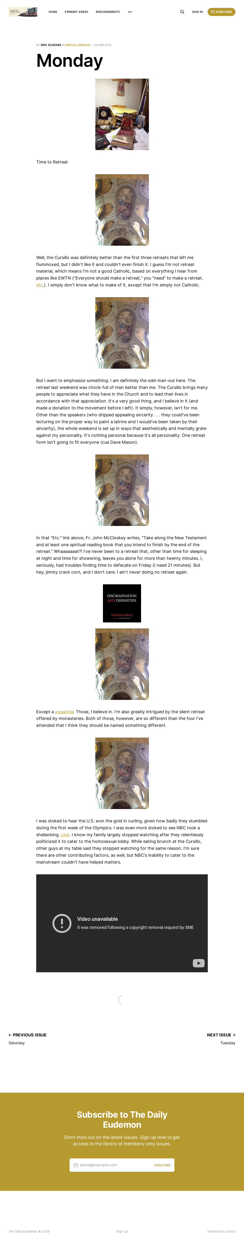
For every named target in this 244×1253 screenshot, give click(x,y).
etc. (40, 284)
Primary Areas (76, 12)
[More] (129, 11)
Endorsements (108, 12)
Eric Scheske (51, 45)
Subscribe (224, 12)
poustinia (64, 711)
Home (53, 12)
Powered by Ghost (221, 1231)
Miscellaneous (78, 45)
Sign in (197, 12)
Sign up (122, 1231)
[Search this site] (182, 11)
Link (65, 834)
